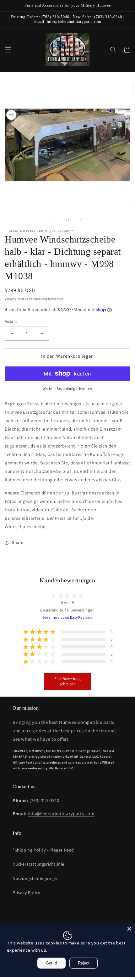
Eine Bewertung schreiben (67, 681)
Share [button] (18, 542)
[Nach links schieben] (54, 219)
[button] (8, 50)
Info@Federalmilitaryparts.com (61, 813)
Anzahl (11, 321)
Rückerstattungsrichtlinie (38, 864)
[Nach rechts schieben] (81, 219)
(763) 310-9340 (44, 800)
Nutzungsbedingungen (36, 878)
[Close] (129, 929)
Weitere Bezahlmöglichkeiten (67, 388)
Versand (11, 299)
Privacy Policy (26, 892)
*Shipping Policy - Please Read (43, 850)
